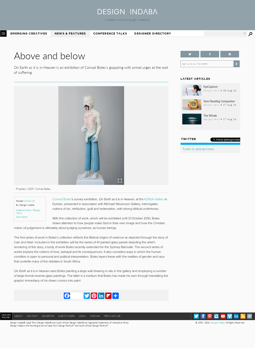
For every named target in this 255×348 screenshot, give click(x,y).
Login (82, 316)
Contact (32, 316)
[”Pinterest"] (229, 54)
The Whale (210, 115)
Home (3, 33)
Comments (21, 217)
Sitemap (95, 316)
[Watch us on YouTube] (223, 316)
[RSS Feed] (242, 316)
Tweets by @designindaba (198, 149)
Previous (37, 157)
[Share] (115, 295)
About (18, 316)
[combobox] (225, 33)
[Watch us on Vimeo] (229, 316)
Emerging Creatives (28, 33)
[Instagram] (216, 316)
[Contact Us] (249, 316)
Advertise (48, 316)
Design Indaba (218, 322)
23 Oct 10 (29, 201)
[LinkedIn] (101, 295)
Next (145, 157)
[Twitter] (87, 295)
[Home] (127, 13)
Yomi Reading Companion (219, 101)
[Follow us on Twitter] (189, 54)
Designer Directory (152, 33)
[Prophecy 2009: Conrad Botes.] (91, 183)
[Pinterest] (94, 295)
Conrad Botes (61, 199)
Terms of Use (112, 316)
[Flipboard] (108, 295)
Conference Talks (110, 33)
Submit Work (66, 316)
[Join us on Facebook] (209, 54)
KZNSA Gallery (154, 199)
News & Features (70, 33)
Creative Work (23, 210)
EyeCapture (210, 87)
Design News (211, 90)
